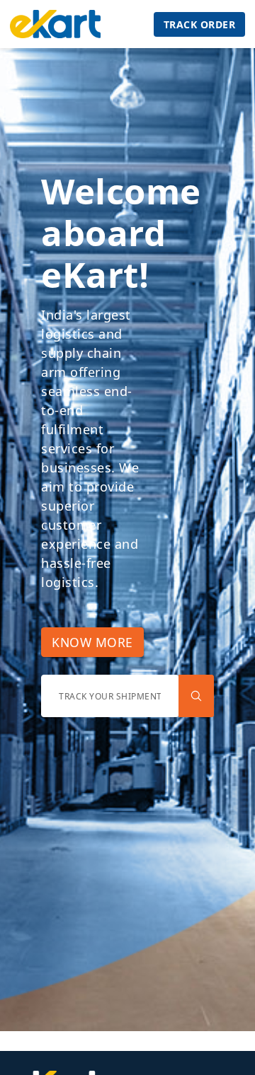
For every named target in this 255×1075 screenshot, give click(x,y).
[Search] (196, 696)
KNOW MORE (92, 642)
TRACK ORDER (200, 24)
